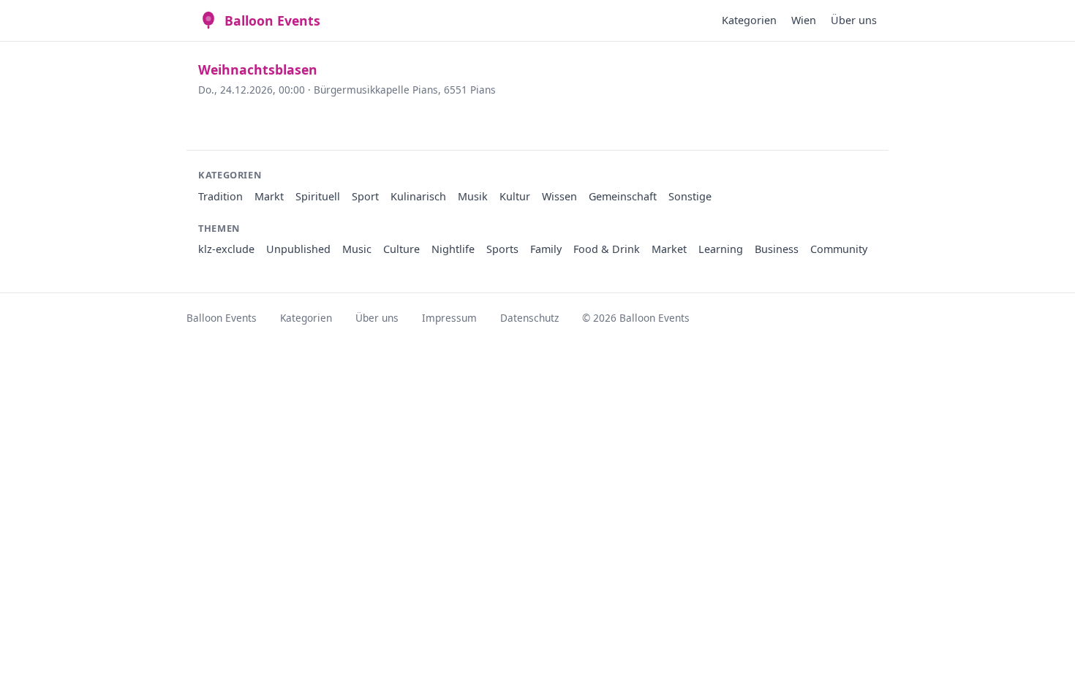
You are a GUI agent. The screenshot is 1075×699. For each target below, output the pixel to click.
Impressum (449, 318)
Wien (803, 20)
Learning (720, 249)
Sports (502, 249)
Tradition (220, 196)
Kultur (514, 196)
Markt (269, 196)
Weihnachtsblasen (257, 69)
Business (777, 249)
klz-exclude (226, 249)
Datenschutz (529, 318)
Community (838, 249)
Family (546, 249)
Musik (473, 196)
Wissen (559, 196)
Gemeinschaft (623, 196)
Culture (401, 249)
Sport (365, 196)
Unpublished (298, 249)
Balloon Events (272, 20)
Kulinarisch (418, 196)
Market (669, 249)
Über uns (854, 20)
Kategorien (749, 20)
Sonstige (690, 196)
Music (356, 249)
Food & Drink (606, 249)
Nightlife (453, 249)
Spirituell (317, 196)
